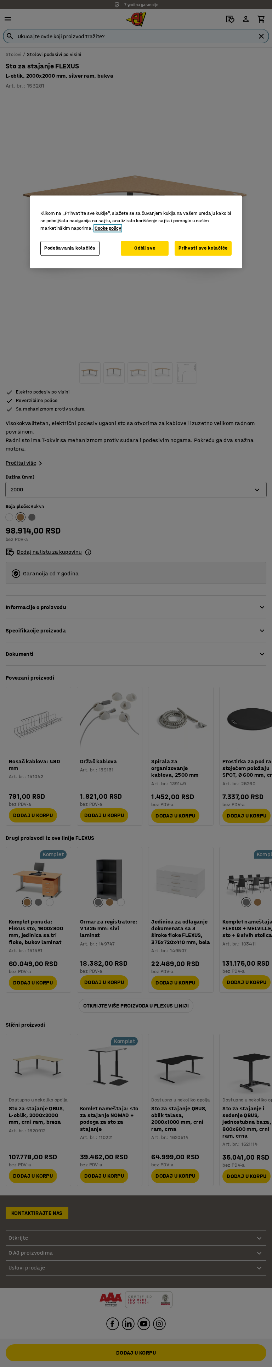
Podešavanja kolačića (70, 248)
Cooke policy (108, 228)
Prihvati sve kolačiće (203, 248)
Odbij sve (144, 248)
